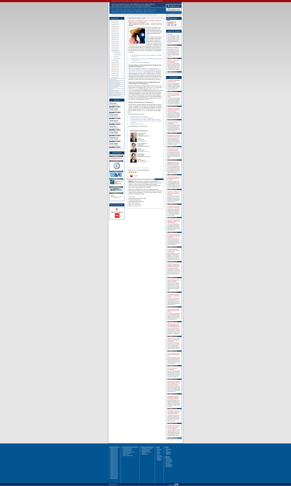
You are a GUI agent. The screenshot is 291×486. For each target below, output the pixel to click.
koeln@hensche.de (115, 128)
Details (116, 106)
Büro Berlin (168, 458)
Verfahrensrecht (145, 454)
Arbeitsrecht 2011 (115, 50)
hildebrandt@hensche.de (142, 151)
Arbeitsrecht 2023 (115, 28)
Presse (154, 9)
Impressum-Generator (115, 11)
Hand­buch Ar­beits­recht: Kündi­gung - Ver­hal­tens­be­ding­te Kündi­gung (145, 119)
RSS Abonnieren (159, 179)
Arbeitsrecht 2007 (115, 66)
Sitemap (159, 458)
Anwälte (154, 14)
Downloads (159, 449)
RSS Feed (159, 455)
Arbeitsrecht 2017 (115, 39)
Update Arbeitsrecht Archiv (115, 95)
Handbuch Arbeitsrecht (127, 9)
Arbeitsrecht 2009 (115, 62)
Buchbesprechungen (127, 448)
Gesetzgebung (117, 58)
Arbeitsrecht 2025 (115, 24)
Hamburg (123, 14)
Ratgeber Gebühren (139, 11)
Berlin (113, 14)
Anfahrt (111, 106)
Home (113, 9)
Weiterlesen (171, 58)
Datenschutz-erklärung (168, 454)
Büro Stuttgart (168, 466)
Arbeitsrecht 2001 (115, 77)
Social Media (159, 456)
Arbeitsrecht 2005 (115, 69)
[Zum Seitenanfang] (143, 66)
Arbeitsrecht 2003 (115, 73)
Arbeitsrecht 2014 (115, 45)
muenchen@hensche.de (116, 134)
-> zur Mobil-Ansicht (114, 18)
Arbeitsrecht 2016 (115, 41)
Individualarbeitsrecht (146, 449)
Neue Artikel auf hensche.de (129, 451)
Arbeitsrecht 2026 (115, 22)
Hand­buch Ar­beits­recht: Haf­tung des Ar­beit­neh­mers (142, 117)
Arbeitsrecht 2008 (115, 64)
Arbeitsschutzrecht (145, 450)
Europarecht (116, 56)
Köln (133, 14)
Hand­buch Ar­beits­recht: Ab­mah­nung (139, 116)
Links (158, 454)
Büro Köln (168, 463)
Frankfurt (118, 14)
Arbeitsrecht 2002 (115, 75)
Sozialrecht (144, 453)
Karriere (158, 451)
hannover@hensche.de (116, 122)
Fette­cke (143, 110)
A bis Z (158, 448)
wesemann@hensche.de (142, 161)
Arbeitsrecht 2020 (115, 33)
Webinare (145, 11)
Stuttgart (149, 14)
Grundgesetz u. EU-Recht (147, 448)
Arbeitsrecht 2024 (115, 26)
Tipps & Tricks (123, 11)
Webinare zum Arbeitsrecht (115, 93)
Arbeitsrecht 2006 (115, 67)
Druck (158, 450)
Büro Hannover (169, 461)
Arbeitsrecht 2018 (115, 37)
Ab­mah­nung (135, 88)
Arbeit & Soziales (117, 54)
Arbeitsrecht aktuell (118, 9)
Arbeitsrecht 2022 (115, 30)
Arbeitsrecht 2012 (115, 49)
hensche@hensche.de (142, 141)
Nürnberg (144, 14)
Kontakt (158, 453)
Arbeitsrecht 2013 (115, 47)
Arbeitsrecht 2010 (115, 60)
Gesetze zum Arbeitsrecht (137, 9)
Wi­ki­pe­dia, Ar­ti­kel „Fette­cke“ (137, 124)
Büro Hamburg (169, 460)
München (138, 14)
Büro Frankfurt (169, 459)
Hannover (129, 14)
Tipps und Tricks (113, 79)
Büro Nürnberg (169, 465)
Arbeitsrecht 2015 (115, 43)
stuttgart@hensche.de (116, 145)
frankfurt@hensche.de (116, 111)
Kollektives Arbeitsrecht (146, 451)
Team (167, 450)
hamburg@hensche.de (116, 116)
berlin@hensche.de (115, 105)
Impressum (168, 451)
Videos (111, 89)
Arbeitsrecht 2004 (115, 71)
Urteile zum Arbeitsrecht (147, 9)
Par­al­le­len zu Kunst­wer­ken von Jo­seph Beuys (140, 62)
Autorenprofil (135, 175)
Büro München (169, 464)
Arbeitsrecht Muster (130, 11)
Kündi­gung (154, 87)
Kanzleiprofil (151, 11)
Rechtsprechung (117, 52)
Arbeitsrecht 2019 (115, 35)
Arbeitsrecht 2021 (115, 31)
